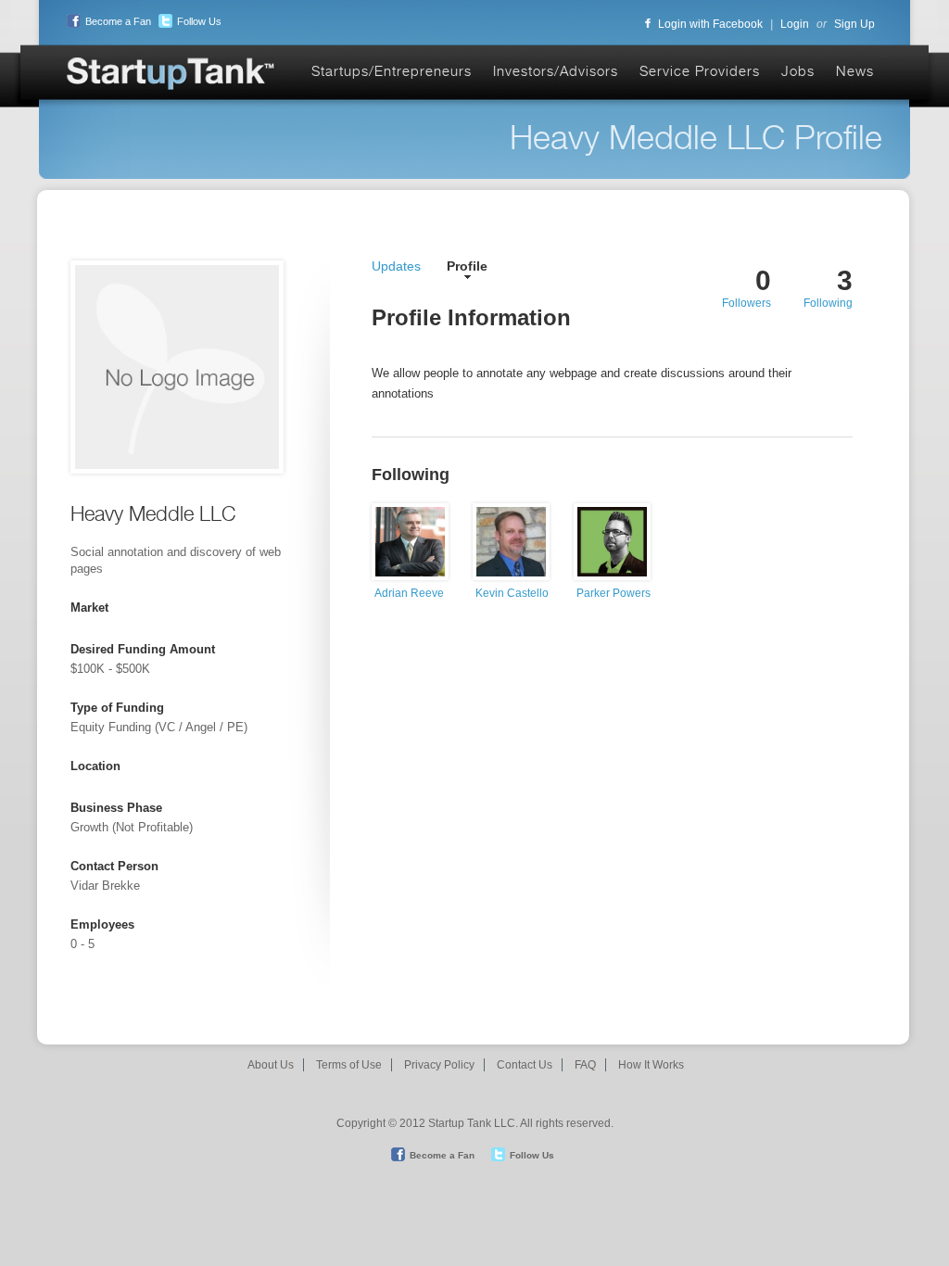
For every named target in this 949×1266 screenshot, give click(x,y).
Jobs (798, 71)
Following (828, 303)
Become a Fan (118, 21)
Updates (396, 266)
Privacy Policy (439, 1064)
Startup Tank (171, 74)
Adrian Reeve (409, 593)
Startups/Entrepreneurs (391, 71)
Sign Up (854, 24)
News (855, 71)
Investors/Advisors (555, 71)
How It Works (651, 1064)
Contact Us (524, 1064)
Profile (467, 266)
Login (794, 24)
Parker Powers (613, 593)
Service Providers (699, 71)
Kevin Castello (512, 593)
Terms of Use (349, 1064)
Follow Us (199, 21)
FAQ (585, 1064)
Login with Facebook (710, 24)
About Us (270, 1064)
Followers (746, 303)
